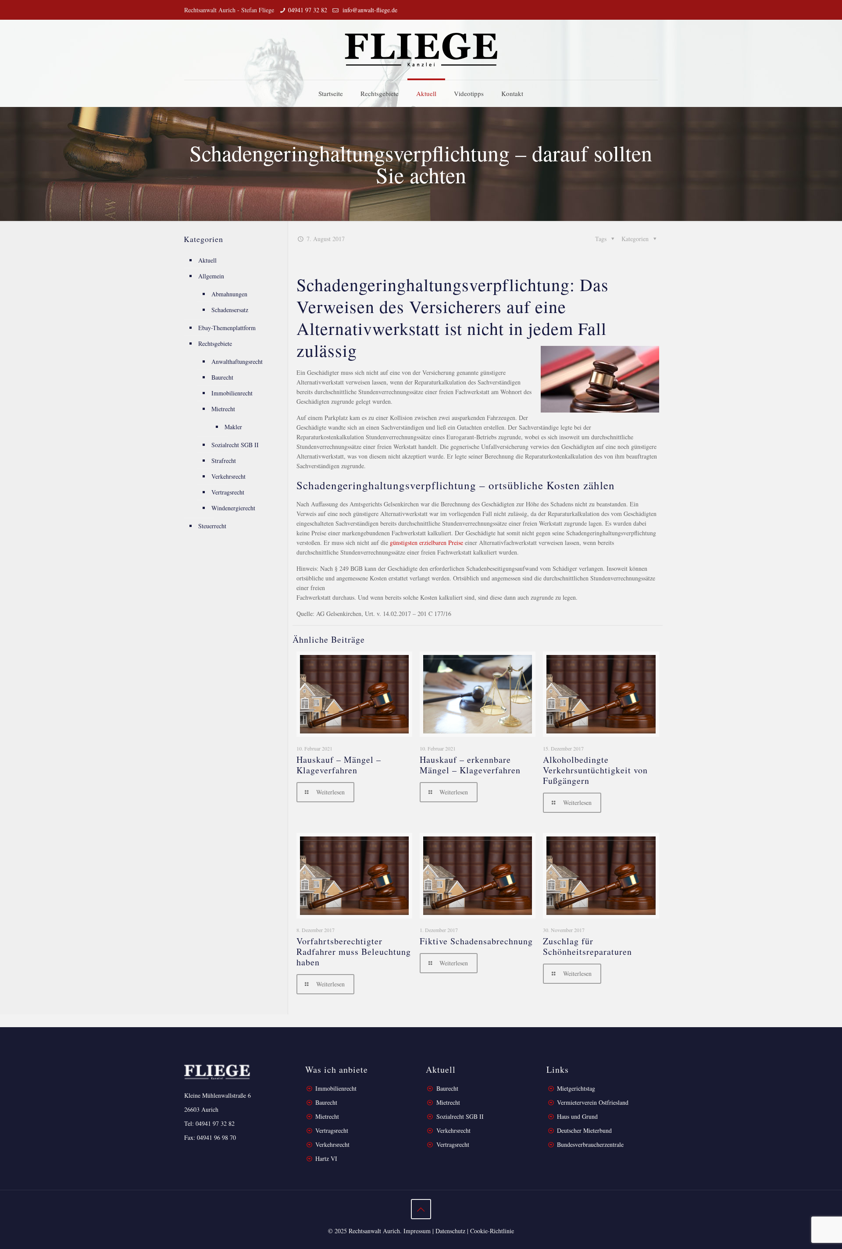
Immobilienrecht (232, 393)
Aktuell (207, 260)
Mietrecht (223, 409)
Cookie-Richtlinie (492, 1231)
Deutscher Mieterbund (584, 1130)
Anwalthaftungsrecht (237, 361)
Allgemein (211, 276)
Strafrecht (223, 460)
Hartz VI (326, 1158)
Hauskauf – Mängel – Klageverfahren (338, 765)
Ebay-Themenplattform (227, 328)
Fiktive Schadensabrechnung (476, 941)
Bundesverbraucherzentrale (590, 1144)
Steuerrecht (212, 526)
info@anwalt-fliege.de (369, 10)
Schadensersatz (229, 310)
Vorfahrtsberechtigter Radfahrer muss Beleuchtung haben (353, 951)
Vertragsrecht (227, 492)
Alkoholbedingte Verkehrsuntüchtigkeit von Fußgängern (595, 770)
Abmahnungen (229, 294)
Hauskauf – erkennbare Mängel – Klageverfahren (470, 765)
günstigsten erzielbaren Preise (426, 542)
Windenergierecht (233, 508)
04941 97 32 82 (307, 10)
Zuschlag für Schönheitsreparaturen (587, 946)
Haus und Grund (577, 1116)
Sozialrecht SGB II (235, 445)
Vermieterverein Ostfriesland (592, 1102)
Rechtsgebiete (215, 343)
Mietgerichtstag (576, 1088)
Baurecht (222, 377)
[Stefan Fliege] (421, 50)
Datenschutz (450, 1231)
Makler (233, 427)
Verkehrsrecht (228, 476)
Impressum (417, 1231)
